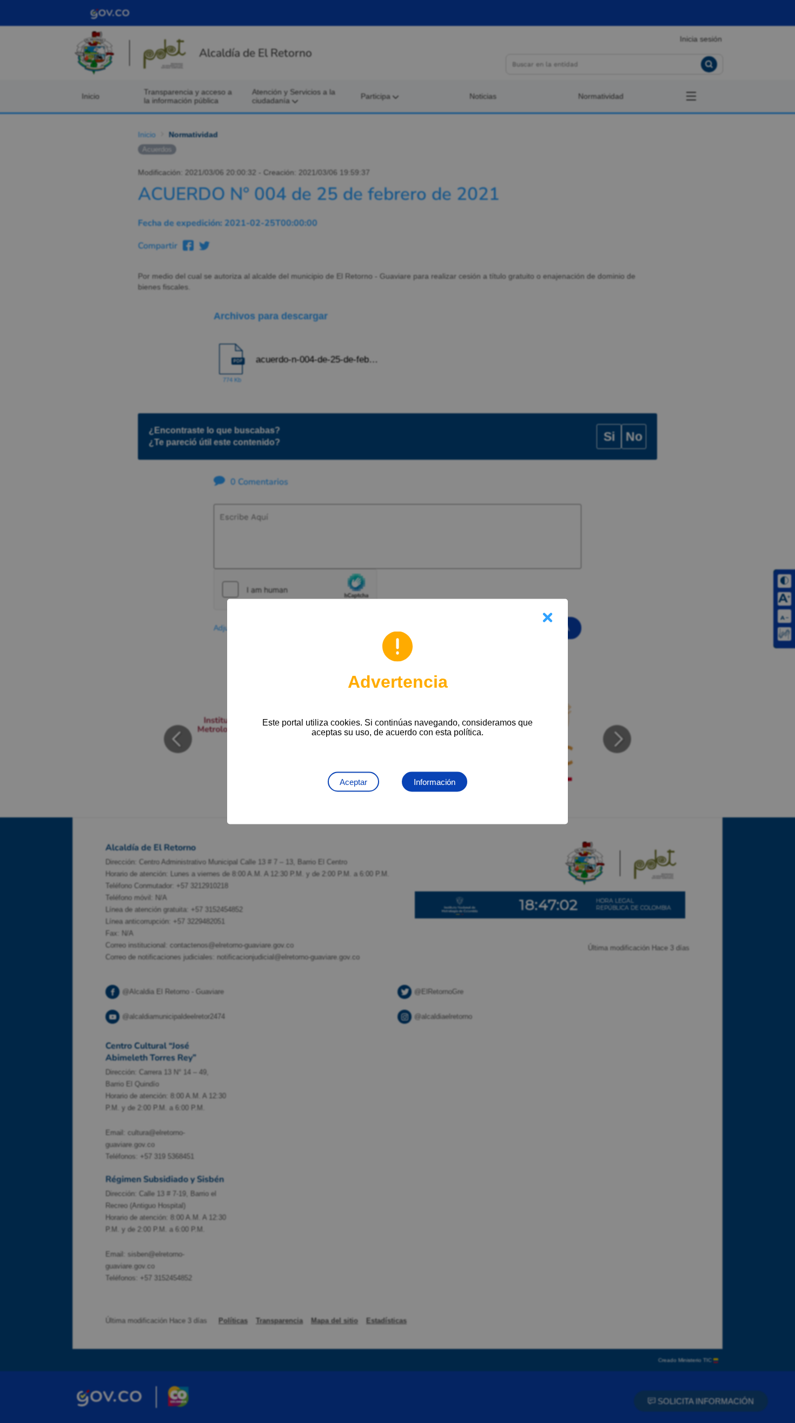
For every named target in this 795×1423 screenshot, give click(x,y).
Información (434, 782)
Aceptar (353, 782)
